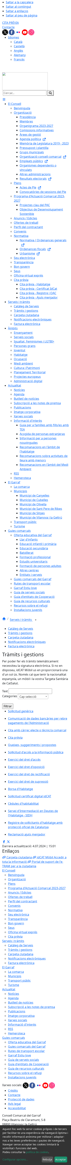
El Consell (8, 870)
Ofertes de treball (20, 897)
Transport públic (19, 981)
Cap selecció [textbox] (27, 697)
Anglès (18, 51)
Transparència (18, 919)
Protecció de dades (21, 1099)
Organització (17, 879)
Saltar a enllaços (17, 11)
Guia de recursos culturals (26, 1069)
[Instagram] (31, 32)
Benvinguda (16, 875)
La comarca (16, 972)
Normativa (15, 910)
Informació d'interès (22, 1025)
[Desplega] (36, 620)
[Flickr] (18, 32)
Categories (9, 696)
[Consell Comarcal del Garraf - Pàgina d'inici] (25, 81)
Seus (11, 928)
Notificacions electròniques (27, 642)
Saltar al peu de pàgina (21, 15)
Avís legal (14, 1104)
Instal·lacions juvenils (22, 1077)
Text (5, 691)
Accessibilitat (17, 1108)
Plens (11, 884)
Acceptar (60, 1159)
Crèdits (13, 1091)
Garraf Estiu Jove (19, 1055)
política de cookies (37, 1152)
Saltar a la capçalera (19, 2)
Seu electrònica (18, 914)
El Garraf (8, 967)
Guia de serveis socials (23, 1060)
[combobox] (33, 696)
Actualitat (8, 989)
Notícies (13, 994)
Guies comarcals (13, 1038)
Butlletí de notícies (20, 1003)
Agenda (13, 998)
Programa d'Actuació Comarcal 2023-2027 (37, 888)
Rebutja (47, 1159)
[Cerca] (50, 93)
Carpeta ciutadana (20, 637)
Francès (19, 59)
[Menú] (4, 99)
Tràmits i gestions (20, 633)
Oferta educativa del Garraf (27, 1042)
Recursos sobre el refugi (25, 1073)
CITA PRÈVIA (10, 23)
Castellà (19, 46)
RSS (10, 1029)
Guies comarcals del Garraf (27, 1047)
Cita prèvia (15, 936)
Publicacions (16, 1011)
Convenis (14, 906)
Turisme (13, 985)
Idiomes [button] (13, 37)
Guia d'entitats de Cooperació (28, 1064)
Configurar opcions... (15, 1159)
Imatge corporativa (21, 1016)
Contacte (8, 27)
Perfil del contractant (22, 901)
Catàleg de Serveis (20, 629)
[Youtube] (25, 32)
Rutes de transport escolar (26, 1051)
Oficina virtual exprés (22, 932)
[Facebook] (12, 32)
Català (18, 42)
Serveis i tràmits (21, 620)
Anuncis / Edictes (19, 892)
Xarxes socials (17, 1020)
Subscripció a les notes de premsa (31, 1007)
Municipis (14, 976)
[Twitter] (5, 32)
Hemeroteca (16, 1033)
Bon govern (16, 923)
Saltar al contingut (18, 7)
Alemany (20, 55)
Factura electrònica (21, 646)
